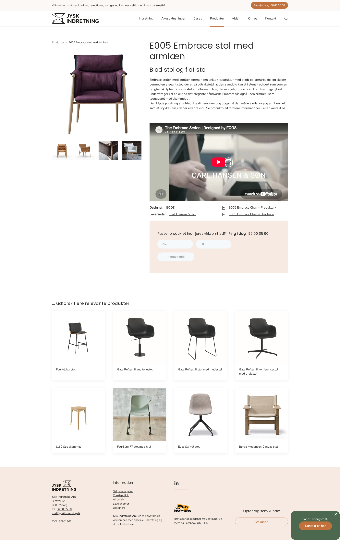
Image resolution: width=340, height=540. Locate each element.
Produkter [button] (217, 18)
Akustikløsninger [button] (173, 18)
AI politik (118, 499)
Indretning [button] (146, 18)
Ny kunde (261, 522)
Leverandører (121, 504)
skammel (179, 98)
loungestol (157, 98)
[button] (286, 18)
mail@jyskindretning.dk (66, 513)
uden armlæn (257, 94)
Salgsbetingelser (123, 491)
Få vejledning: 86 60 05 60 (269, 5)
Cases (197, 18)
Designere (119, 508)
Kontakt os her (315, 526)
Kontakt (270, 18)
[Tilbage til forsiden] (75, 18)
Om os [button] (252, 18)
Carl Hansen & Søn (182, 214)
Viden (236, 18)
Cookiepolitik (121, 495)
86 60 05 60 (258, 233)
